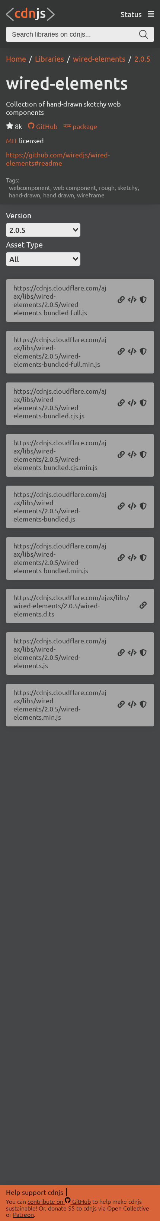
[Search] (143, 34)
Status (131, 14)
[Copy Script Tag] (132, 300)
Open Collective (128, 1208)
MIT (12, 140)
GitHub (46, 126)
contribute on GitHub (59, 1201)
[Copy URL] (121, 300)
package (84, 126)
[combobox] (43, 230)
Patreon (23, 1214)
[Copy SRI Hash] (143, 300)
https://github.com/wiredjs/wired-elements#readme (58, 159)
